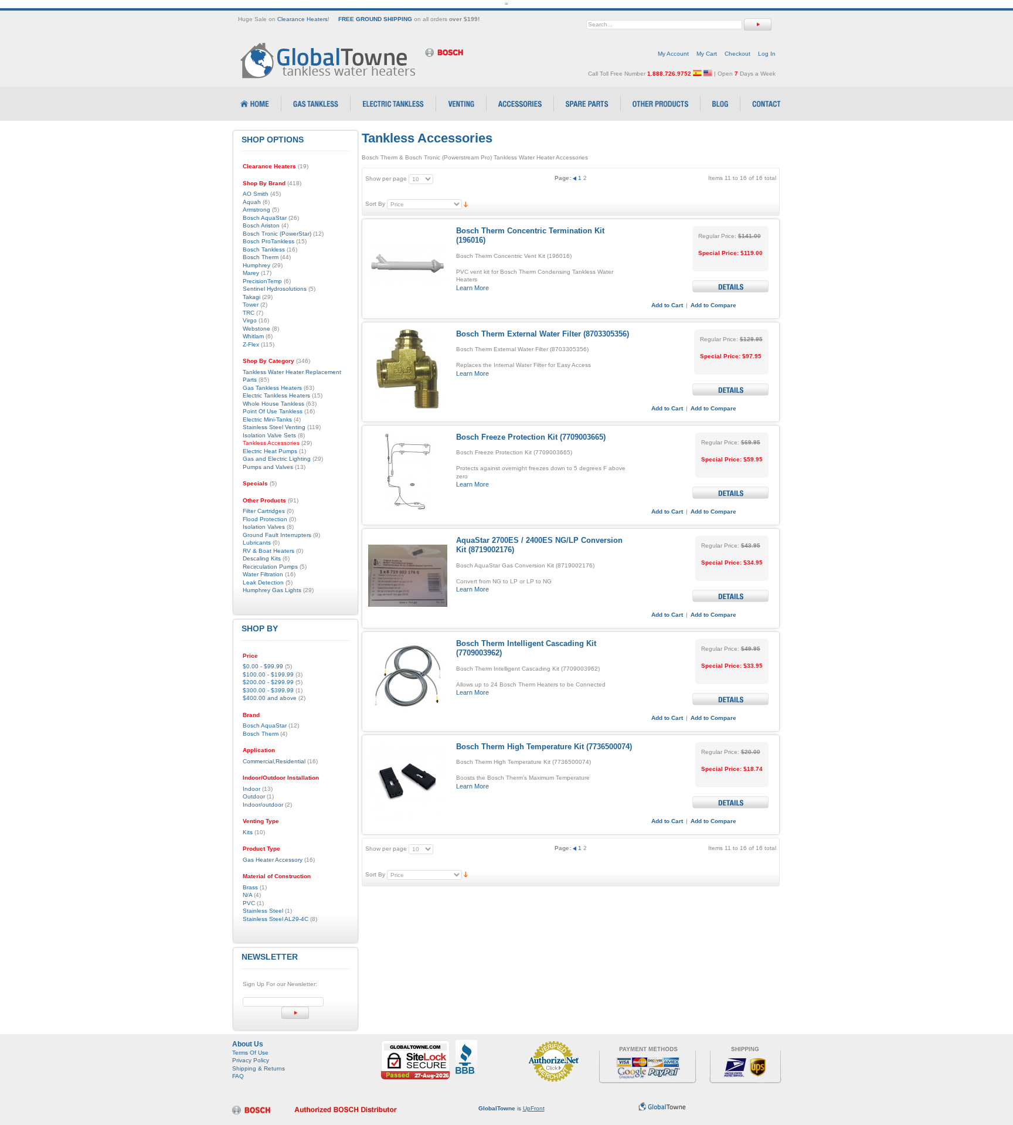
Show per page (386, 178)
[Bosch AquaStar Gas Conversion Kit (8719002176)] (407, 575)
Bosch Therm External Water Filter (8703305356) (542, 333)
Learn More (472, 287)
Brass (250, 887)
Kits (248, 832)
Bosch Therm (260, 733)
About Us (247, 1044)
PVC (249, 903)
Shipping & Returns (258, 1068)
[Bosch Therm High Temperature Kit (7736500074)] (407, 781)
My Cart (706, 53)
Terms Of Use (250, 1052)
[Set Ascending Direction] (466, 203)
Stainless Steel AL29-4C (275, 919)
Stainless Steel (263, 911)
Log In (767, 53)
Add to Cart (667, 305)
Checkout (737, 53)
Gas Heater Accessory (272, 860)
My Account (673, 53)
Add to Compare (713, 305)
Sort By (375, 203)
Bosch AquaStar (265, 725)
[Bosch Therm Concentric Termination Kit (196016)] (407, 265)
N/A (247, 895)
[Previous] (575, 178)
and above (270, 698)
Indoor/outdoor (263, 804)
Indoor (251, 789)
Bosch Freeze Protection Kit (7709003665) (531, 437)
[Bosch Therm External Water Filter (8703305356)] (407, 369)
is (511, 1108)
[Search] (757, 24)
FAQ (238, 1076)
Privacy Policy (250, 1060)
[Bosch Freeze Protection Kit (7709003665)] (407, 472)
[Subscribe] (295, 1013)
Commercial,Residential (274, 761)
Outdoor (254, 796)
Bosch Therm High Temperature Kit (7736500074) (544, 746)
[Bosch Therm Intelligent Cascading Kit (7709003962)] (407, 678)
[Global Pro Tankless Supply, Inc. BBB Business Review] (466, 1044)
